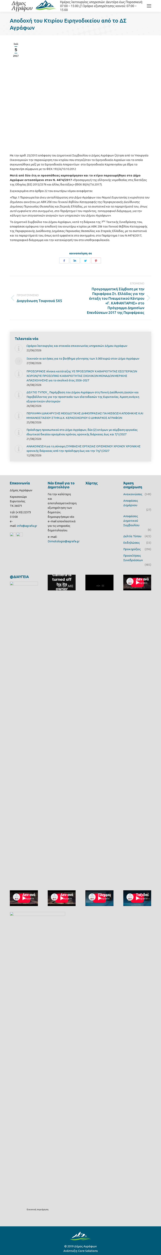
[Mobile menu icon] (149, 6)
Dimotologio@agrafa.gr (64, 541)
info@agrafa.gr (27, 525)
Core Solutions (88, 1250)
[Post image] (19, 348)
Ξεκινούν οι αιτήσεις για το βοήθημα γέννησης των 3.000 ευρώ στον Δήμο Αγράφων (83, 358)
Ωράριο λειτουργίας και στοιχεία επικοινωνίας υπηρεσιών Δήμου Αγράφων (77, 345)
